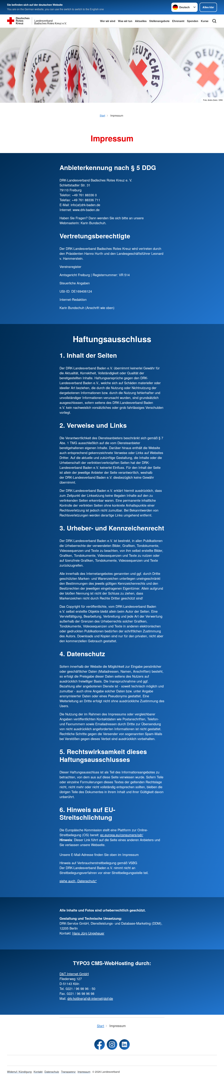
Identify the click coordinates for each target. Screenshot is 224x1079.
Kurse (204, 21)
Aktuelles (141, 21)
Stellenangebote (159, 21)
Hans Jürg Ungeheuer (88, 933)
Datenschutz (51, 1072)
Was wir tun (125, 21)
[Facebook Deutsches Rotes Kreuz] (99, 1044)
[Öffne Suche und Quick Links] (214, 21)
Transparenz (68, 1072)
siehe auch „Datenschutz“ (78, 880)
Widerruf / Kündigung (19, 1072)
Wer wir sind (107, 21)
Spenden (192, 21)
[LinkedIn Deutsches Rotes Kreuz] (124, 1044)
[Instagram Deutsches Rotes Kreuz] (112, 1044)
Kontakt (38, 1072)
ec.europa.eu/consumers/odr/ (121, 834)
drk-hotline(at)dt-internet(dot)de (90, 998)
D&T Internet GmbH (74, 973)
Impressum (84, 1072)
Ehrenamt (178, 21)
